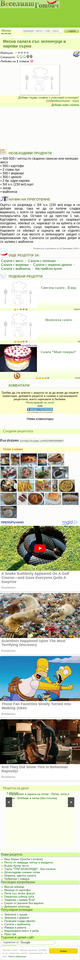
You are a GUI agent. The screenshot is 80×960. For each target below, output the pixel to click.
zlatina (77, 309)
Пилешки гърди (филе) (19, 921)
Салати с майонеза (15, 268)
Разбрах (63, 950)
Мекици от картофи (17, 890)
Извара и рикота (15, 927)
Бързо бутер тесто (16, 865)
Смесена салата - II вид (58, 287)
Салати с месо (12, 261)
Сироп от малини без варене (23, 903)
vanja (77, 378)
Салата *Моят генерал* (58, 351)
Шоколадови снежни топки (22, 872)
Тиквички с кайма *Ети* (19, 899)
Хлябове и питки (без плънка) (37, 798)
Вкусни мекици (14, 886)
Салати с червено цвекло (52, 265)
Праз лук (10, 934)
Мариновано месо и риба (21, 930)
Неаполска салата (58, 319)
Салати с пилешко (42, 261)
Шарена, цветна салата (20, 875)
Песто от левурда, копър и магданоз (28, 862)
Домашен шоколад (17, 906)
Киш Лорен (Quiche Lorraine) (23, 859)
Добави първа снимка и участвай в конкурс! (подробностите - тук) (48, 99)
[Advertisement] (38, 14)
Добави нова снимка (65, 104)
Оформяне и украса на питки (29, 794)
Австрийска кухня (48, 268)
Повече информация (17, 956)
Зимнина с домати (16, 917)
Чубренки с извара (16, 878)
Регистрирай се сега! (40, 402)
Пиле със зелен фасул (19, 893)
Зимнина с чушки (15, 914)
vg (79, 341)
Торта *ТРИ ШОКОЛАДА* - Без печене (30, 869)
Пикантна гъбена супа (19, 896)
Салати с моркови (15, 265)
